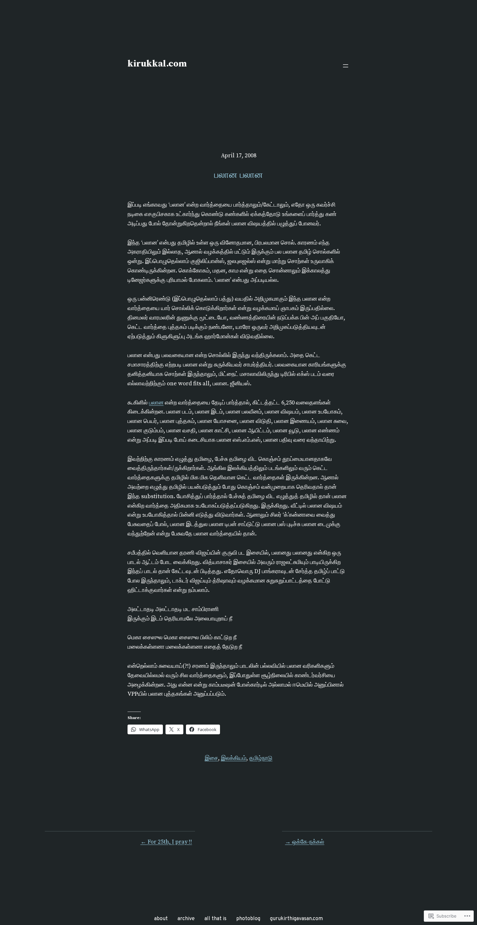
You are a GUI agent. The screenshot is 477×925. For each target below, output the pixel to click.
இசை (211, 758)
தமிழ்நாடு (261, 758)
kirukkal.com (157, 63)
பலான (156, 402)
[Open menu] (345, 66)
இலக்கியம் (233, 758)
